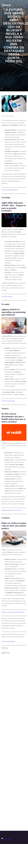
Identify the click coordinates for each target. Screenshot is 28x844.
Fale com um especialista (9, 641)
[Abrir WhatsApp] (24, 840)
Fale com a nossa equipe (9, 401)
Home (9, 64)
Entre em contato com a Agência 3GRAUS (13, 612)
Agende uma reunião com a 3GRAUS (12, 510)
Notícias (16, 64)
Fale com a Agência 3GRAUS (10, 190)
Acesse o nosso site (7, 296)
